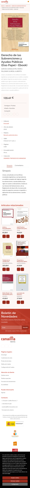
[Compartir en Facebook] (5, 114)
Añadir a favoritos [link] (9, 108)
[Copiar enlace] (17, 114)
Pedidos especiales (6, 378)
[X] (10, 346)
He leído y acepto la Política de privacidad (16, 330)
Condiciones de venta (6, 358)
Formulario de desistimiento (8, 381)
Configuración (15, 484)
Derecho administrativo (19, 6)
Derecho (8, 6)
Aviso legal (4, 354)
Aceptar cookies (15, 477)
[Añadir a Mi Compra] (4, 236)
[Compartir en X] (8, 114)
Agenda (3, 392)
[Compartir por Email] (14, 114)
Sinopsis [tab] (9, 165)
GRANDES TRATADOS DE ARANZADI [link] (15, 158)
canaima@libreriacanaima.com (10, 407)
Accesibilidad (4, 384)
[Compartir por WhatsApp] (11, 114)
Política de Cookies (6, 364)
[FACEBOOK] (2, 346)
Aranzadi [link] (6, 123)
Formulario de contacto (8, 410)
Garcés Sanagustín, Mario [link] (11, 69)
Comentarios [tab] (19, 165)
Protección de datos (6, 361)
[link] (8, 236)
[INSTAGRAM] (6, 346)
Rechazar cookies (15, 481)
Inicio (3, 6)
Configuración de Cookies (7, 367)
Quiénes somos (5, 375)
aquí (9, 473)
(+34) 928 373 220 (6, 403)
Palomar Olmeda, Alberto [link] (11, 71)
